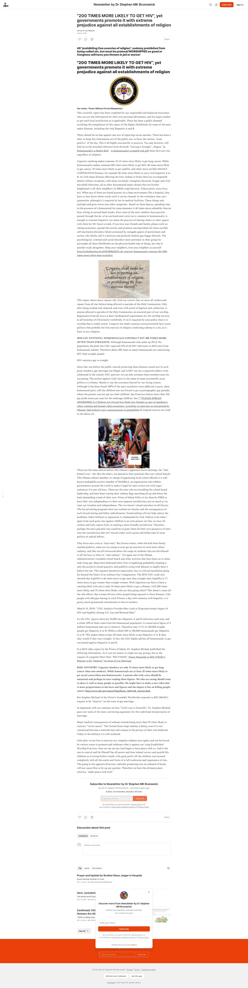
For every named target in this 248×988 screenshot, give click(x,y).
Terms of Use (136, 935)
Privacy (130, 969)
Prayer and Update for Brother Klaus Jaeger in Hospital (109, 875)
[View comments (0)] (85, 39)
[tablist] (88, 836)
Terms (137, 969)
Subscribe (226, 4)
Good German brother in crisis (90, 879)
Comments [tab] (83, 836)
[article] (124, 880)
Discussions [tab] (97, 868)
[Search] (210, 4)
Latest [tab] (86, 868)
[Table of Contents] (3, 494)
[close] (149, 892)
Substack (111, 982)
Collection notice (148, 969)
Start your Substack (117, 976)
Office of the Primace (86, 31)
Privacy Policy (143, 937)
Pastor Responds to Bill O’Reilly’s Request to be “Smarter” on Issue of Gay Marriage (121, 659)
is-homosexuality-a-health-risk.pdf (130, 151)
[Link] (73, 44)
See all (82, 931)
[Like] (79, 39)
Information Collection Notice (123, 937)
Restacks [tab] (94, 836)
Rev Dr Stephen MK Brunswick (100, 882)
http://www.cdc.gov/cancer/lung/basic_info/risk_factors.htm (117, 691)
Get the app (136, 976)
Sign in (240, 4)
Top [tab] (80, 868)
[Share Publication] (216, 4)
